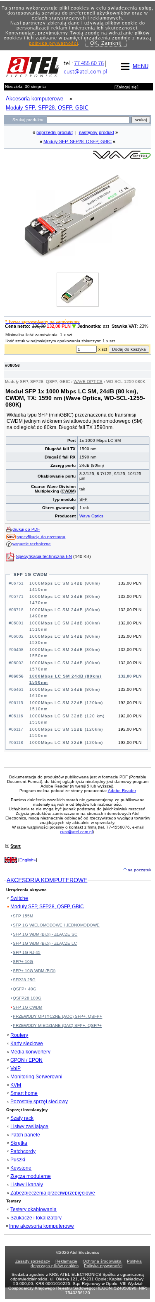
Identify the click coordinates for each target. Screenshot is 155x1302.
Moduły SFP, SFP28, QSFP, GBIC (77, 141)
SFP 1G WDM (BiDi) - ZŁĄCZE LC (45, 943)
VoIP (15, 1068)
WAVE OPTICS (88, 381)
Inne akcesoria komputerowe (41, 1226)
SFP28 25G (24, 980)
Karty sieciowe (26, 1043)
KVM (15, 1085)
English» (27, 860)
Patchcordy (23, 1151)
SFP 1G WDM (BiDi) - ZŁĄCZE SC (45, 934)
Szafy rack (21, 1118)
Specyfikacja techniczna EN (44, 556)
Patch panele (25, 1135)
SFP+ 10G (23, 961)
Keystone (20, 1168)
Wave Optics (91, 516)
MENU (140, 66)
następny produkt (96, 132)
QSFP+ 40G (24, 989)
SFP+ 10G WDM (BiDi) (34, 970)
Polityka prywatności (103, 1265)
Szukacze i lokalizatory (36, 1218)
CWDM (68, 491)
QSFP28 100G (27, 998)
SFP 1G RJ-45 (27, 952)
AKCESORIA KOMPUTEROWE (47, 880)
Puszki (17, 1160)
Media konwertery (30, 1052)
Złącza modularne (30, 1176)
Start (15, 846)
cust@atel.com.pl (85, 71)
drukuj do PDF (26, 529)
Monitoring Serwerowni (36, 1077)
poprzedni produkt (54, 132)
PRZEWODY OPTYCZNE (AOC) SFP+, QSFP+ (57, 1016)
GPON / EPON (26, 1060)
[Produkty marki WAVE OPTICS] (122, 158)
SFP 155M (23, 916)
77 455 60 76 (89, 63)
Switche (19, 898)
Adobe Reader (122, 790)
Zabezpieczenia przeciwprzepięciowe (52, 1193)
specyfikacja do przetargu (41, 536)
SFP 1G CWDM (31, 574)
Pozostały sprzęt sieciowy (39, 1102)
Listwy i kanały (26, 1184)
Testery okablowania (33, 1209)
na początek (139, 870)
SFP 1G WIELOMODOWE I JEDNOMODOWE (56, 925)
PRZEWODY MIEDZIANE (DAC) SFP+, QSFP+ (57, 1025)
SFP (83, 499)
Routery (19, 1035)
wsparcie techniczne (31, 543)
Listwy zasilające (29, 1126)
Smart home (24, 1093)
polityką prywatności (53, 43)
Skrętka (18, 1143)
